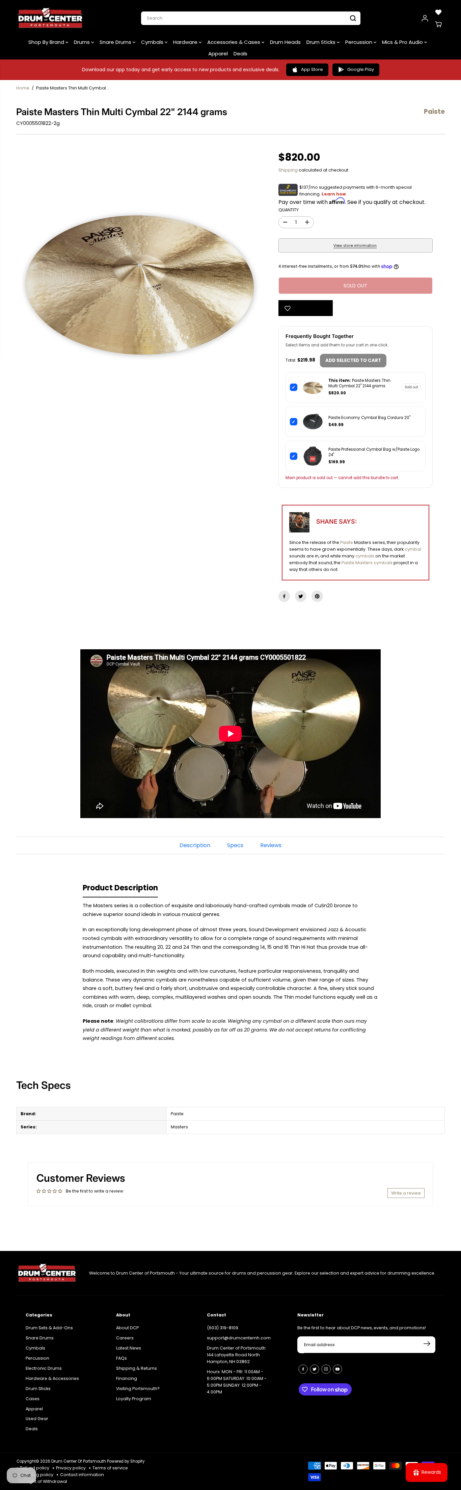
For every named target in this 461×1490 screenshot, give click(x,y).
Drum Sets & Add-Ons (49, 1328)
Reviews (270, 845)
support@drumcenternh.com (239, 1338)
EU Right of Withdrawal (43, 1481)
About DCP (127, 1328)
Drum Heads (285, 42)
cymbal (413, 549)
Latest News (128, 1348)
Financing (126, 1378)
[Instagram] (326, 1369)
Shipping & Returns (136, 1368)
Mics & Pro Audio (403, 42)
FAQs (121, 1358)
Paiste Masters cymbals (367, 563)
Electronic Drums (44, 1368)
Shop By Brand (46, 42)
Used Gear (37, 1418)
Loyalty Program (133, 1399)
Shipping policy (36, 1475)
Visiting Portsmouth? (138, 1388)
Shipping (288, 170)
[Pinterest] (317, 596)
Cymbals (153, 42)
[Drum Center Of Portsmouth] (50, 18)
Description (195, 845)
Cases (32, 1399)
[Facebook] (284, 596)
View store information (355, 245)
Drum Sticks (321, 42)
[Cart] (438, 24)
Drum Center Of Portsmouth (78, 1461)
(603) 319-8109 (222, 1328)
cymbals (364, 556)
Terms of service (110, 1468)
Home (22, 88)
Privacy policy (71, 1468)
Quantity (288, 210)
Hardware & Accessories (52, 1378)
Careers (125, 1338)
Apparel (218, 53)
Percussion (359, 42)
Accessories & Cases (234, 42)
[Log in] (425, 18)
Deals (240, 53)
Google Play (360, 69)
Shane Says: (336, 521)
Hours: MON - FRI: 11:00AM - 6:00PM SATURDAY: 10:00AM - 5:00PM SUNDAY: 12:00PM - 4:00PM (237, 1382)
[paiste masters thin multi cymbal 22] (141, 278)
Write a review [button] (406, 1193)
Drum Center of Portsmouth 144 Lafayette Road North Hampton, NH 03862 (236, 1354)
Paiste (346, 542)
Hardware (186, 42)
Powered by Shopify (126, 1461)
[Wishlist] (438, 12)
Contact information (82, 1475)
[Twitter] (300, 596)
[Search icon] (353, 18)
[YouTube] (337, 1369)
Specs (235, 845)
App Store (312, 69)
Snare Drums (116, 42)
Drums (82, 42)
